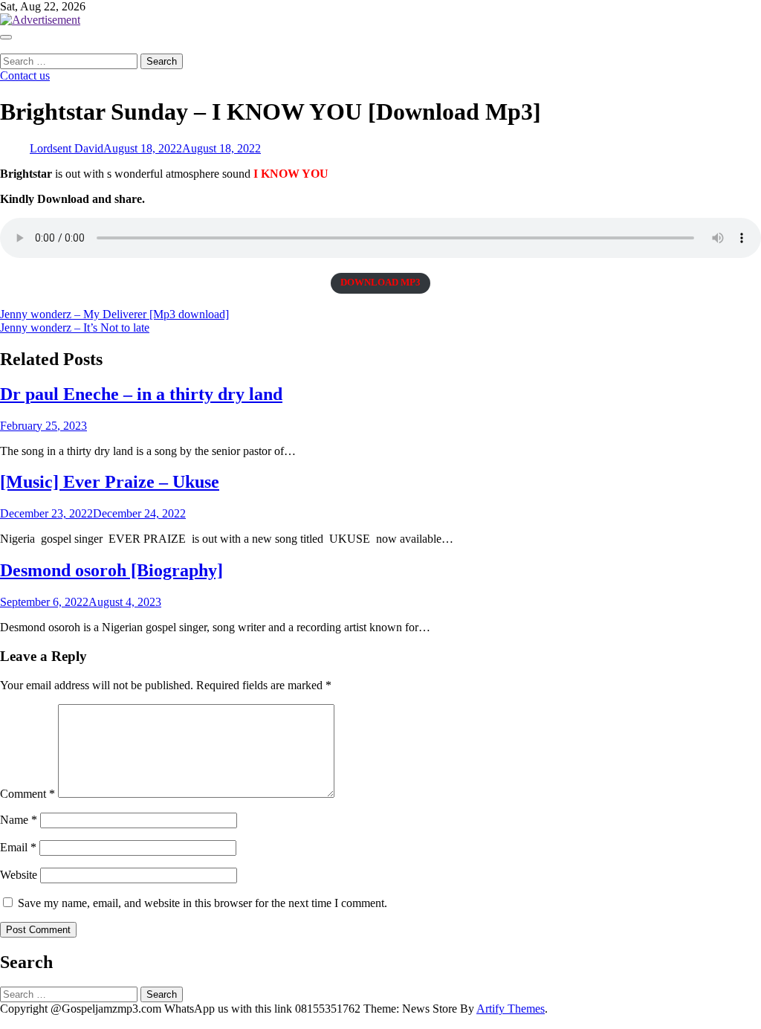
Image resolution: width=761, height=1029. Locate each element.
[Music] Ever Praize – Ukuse (109, 481)
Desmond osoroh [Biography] (111, 570)
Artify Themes (510, 1008)
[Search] (4, 46)
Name (18, 819)
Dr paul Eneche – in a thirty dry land (141, 394)
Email (18, 847)
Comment (27, 793)
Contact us (25, 75)
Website (18, 874)
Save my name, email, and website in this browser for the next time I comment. (202, 903)
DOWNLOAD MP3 (380, 282)
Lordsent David (66, 148)
